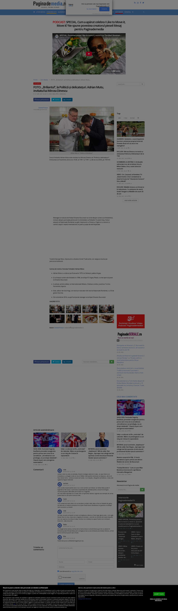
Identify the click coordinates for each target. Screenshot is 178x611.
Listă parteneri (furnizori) (84, 598)
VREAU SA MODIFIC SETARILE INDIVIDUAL (158, 599)
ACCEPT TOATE (159, 594)
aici (14, 604)
